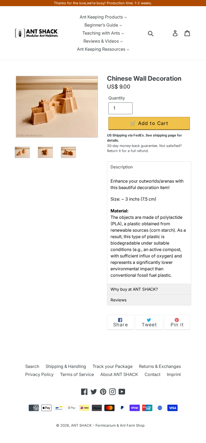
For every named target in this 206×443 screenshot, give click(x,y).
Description (122, 167)
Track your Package (113, 366)
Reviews (119, 300)
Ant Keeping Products (102, 17)
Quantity (116, 98)
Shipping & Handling (66, 366)
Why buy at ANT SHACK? (134, 289)
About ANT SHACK (119, 374)
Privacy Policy (39, 374)
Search (32, 366)
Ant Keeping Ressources (101, 49)
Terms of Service (77, 374)
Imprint (174, 374)
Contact (152, 374)
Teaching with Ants (101, 33)
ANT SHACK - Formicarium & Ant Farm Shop (108, 425)
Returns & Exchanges (160, 366)
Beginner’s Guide (101, 25)
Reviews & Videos (101, 41)
